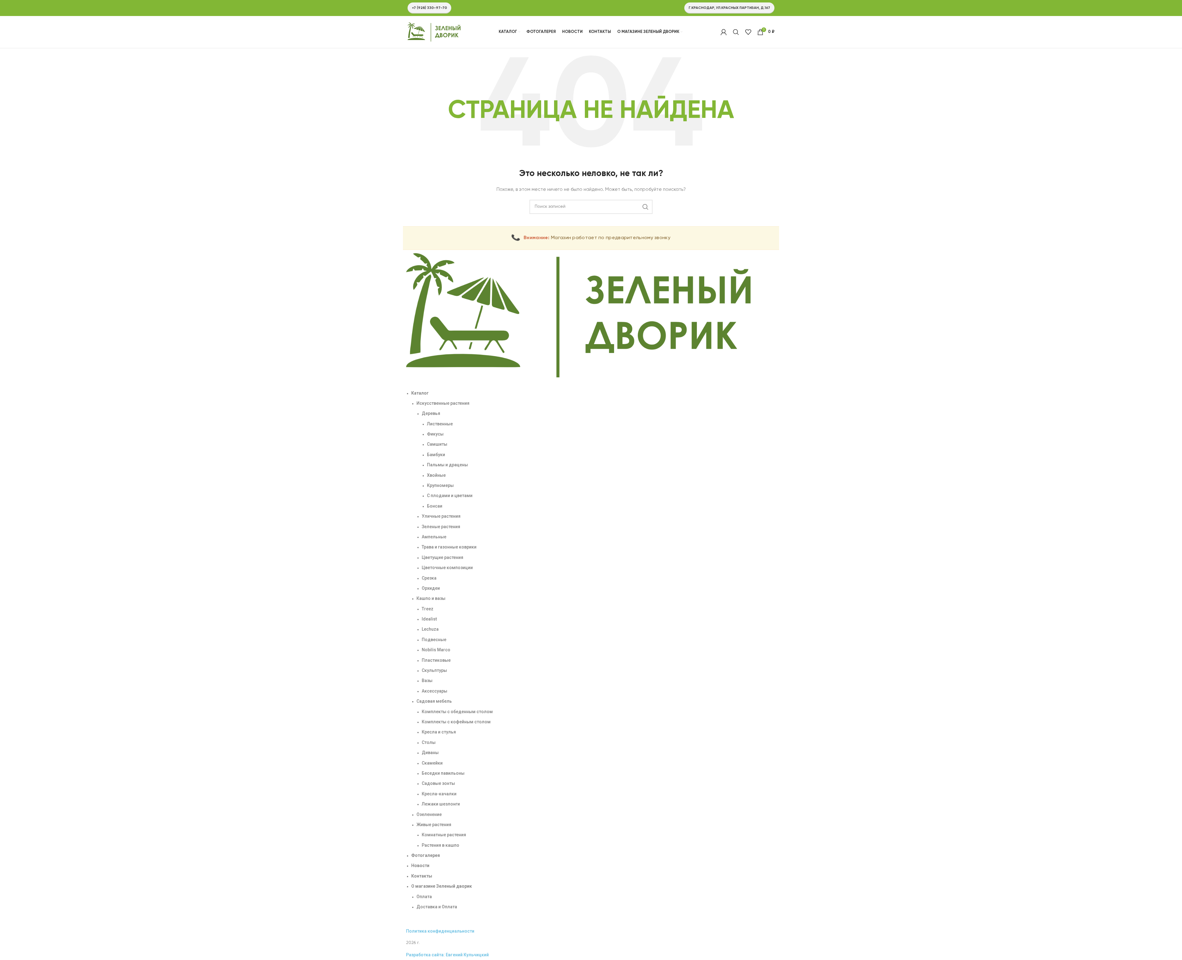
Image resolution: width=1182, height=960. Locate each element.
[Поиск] (736, 32)
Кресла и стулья (439, 731)
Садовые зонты (438, 783)
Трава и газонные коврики (449, 546)
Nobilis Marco (436, 649)
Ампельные (434, 536)
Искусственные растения (442, 403)
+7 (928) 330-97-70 (429, 8)
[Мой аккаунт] (724, 32)
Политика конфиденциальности (440, 931)
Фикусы (435, 434)
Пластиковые (436, 660)
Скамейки (432, 763)
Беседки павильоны (443, 773)
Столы (429, 742)
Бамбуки (436, 454)
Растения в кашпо (440, 845)
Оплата (424, 896)
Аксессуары (434, 691)
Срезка (429, 578)
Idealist (429, 619)
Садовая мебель (434, 701)
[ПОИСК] (645, 207)
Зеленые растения (441, 526)
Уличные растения (441, 516)
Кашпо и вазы (430, 598)
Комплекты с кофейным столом (456, 721)
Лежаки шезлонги (441, 803)
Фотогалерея (425, 855)
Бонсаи (434, 506)
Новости (420, 865)
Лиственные (440, 423)
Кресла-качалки (439, 793)
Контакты (421, 876)
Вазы (427, 680)
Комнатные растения (444, 834)
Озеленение (429, 814)
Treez (427, 608)
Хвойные (436, 475)
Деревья (431, 413)
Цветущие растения (442, 557)
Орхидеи (431, 588)
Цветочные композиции (447, 567)
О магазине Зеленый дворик (441, 886)
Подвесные (434, 639)
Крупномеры (440, 485)
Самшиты (437, 444)
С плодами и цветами (449, 495)
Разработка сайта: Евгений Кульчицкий (447, 954)
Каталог (420, 393)
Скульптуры (434, 670)
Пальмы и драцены (447, 464)
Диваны (430, 752)
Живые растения (433, 824)
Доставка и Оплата (436, 906)
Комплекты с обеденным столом (457, 711)
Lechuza (430, 629)
